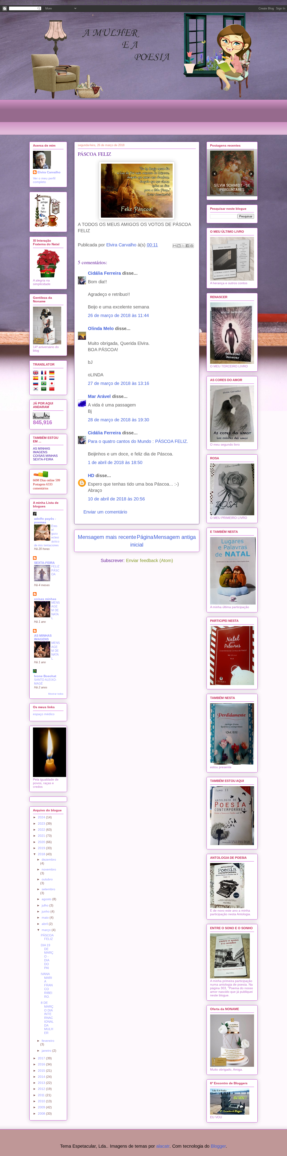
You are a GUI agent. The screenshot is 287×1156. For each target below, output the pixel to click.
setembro (48, 889)
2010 (42, 1101)
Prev (214, 173)
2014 (42, 1076)
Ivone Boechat (45, 676)
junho (46, 911)
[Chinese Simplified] (52, 389)
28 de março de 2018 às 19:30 (118, 419)
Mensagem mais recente (107, 537)
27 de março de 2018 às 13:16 (118, 383)
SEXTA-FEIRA (43, 459)
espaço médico (43, 714)
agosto (47, 899)
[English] (36, 373)
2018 (42, 854)
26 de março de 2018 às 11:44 (118, 315)
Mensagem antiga (175, 537)
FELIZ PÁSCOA (55, 570)
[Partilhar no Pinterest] (191, 245)
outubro (47, 879)
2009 (42, 1107)
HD (91, 475)
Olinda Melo (101, 328)
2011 (42, 1095)
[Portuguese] (44, 384)
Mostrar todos (55, 693)
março (47, 930)
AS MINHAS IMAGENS (41, 450)
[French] (44, 373)
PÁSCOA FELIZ (47, 937)
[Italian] (44, 379)
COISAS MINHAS (45, 455)
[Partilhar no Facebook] (187, 245)
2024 (42, 817)
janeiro (47, 1050)
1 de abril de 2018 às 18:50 (115, 462)
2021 (42, 835)
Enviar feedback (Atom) (149, 560)
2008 (42, 1113)
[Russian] (36, 384)
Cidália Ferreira (104, 273)
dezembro (49, 859)
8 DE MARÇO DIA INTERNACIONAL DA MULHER (47, 1018)
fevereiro (48, 1040)
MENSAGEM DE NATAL (55, 610)
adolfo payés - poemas (45, 520)
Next (251, 173)
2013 (42, 1083)
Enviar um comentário (105, 511)
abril (45, 924)
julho (45, 905)
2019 (42, 848)
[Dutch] (52, 379)
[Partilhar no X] (183, 245)
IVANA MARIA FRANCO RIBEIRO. (47, 985)
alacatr (163, 1146)
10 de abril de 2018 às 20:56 (116, 498)
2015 (42, 1070)
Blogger (218, 1146)
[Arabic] (44, 389)
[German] (52, 373)
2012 (42, 1089)
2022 (42, 829)
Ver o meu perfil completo (44, 180)
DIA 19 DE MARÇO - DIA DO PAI (47, 956)
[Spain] (36, 379)
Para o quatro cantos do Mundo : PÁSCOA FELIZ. (138, 441)
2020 (42, 842)
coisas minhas (45, 599)
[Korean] (36, 389)
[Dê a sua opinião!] (179, 245)
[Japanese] (52, 384)
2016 (42, 1064)
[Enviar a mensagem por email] (174, 245)
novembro (49, 869)
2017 (42, 1058)
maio (46, 917)
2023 (42, 823)
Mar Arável (99, 396)
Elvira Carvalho (49, 172)
